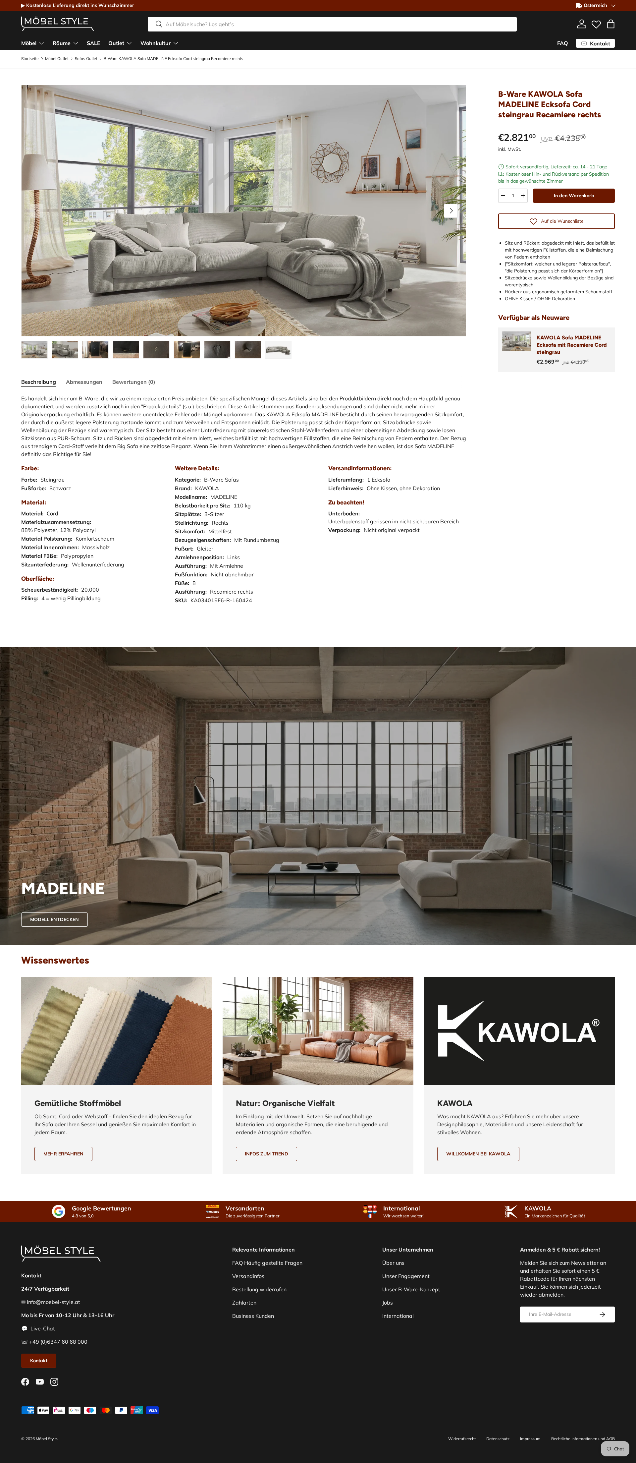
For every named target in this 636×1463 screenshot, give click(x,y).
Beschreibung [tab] (38, 382)
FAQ (562, 43)
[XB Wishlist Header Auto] (596, 23)
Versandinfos (248, 1276)
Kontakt (38, 1361)
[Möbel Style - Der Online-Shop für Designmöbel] (57, 24)
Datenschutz (497, 1438)
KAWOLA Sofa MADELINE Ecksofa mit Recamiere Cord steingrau (572, 345)
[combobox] (332, 24)
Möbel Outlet (57, 59)
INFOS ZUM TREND (266, 1154)
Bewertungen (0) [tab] (133, 382)
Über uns (393, 1262)
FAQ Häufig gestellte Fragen (267, 1262)
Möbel (28, 42)
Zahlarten (244, 1302)
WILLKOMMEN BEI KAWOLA (478, 1154)
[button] (611, 24)
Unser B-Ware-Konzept (411, 1289)
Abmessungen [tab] (84, 382)
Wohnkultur (155, 42)
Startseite (30, 59)
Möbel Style (46, 1438)
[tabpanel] (243, 505)
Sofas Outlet (86, 59)
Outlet (116, 42)
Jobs (387, 1302)
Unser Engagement (406, 1276)
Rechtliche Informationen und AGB (583, 1438)
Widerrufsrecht (462, 1438)
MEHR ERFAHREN (63, 1154)
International (398, 1316)
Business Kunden (253, 1316)
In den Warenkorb (574, 196)
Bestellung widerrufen (259, 1289)
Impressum (530, 1438)
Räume (62, 42)
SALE (93, 42)
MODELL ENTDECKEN (54, 919)
